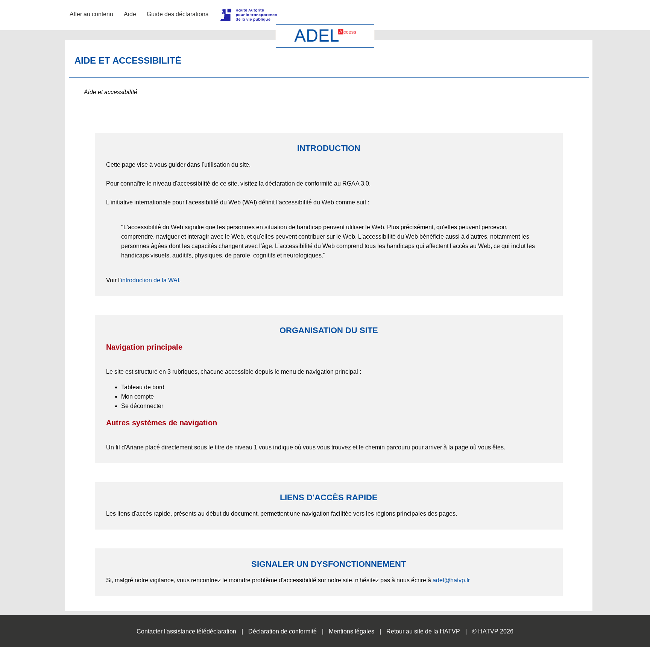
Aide (130, 14)
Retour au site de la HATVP (423, 631)
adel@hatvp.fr (451, 580)
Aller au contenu (91, 14)
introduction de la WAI (150, 280)
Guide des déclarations (177, 14)
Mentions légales (351, 631)
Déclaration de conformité (282, 631)
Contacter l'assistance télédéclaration (186, 631)
